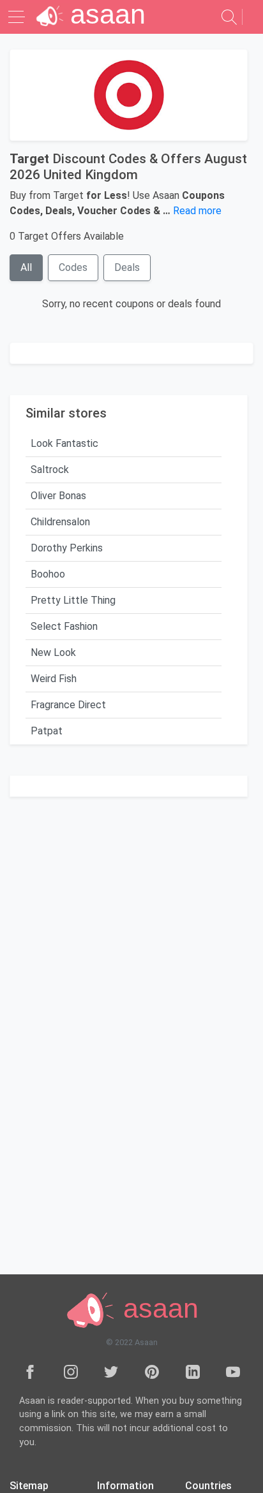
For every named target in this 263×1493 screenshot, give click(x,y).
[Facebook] (30, 1371)
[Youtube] (233, 1371)
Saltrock (50, 469)
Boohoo (48, 574)
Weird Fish (54, 679)
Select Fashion (64, 626)
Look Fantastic (64, 443)
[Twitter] (111, 1371)
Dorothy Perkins (67, 548)
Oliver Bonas (58, 496)
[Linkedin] (193, 1371)
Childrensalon (60, 522)
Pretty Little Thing (73, 600)
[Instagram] (71, 1371)
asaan (157, 1308)
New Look (53, 652)
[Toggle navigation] (18, 17)
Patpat (47, 731)
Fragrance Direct (68, 705)
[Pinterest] (152, 1371)
